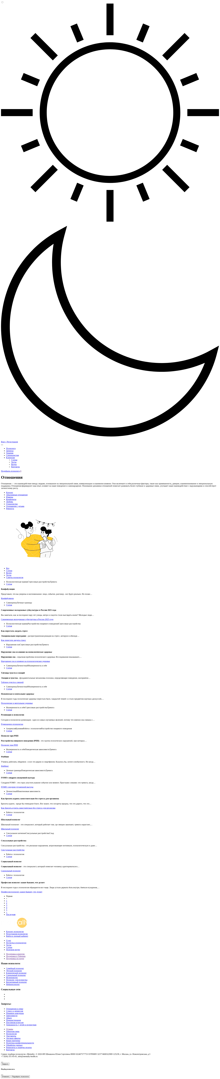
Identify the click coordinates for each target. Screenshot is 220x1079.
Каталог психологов (15, 931)
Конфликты (11, 499)
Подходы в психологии (16, 943)
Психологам (11, 1034)
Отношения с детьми (15, 506)
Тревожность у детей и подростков (21, 1025)
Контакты (15, 467)
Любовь (9, 502)
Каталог (9, 492)
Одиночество (12, 504)
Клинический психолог (16, 973)
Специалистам (12, 455)
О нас (8, 940)
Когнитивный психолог (16, 982)
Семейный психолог (15, 968)
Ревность (10, 508)
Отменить (6, 1077)
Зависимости (11, 1016)
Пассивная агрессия (14, 1022)
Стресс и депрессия (14, 1011)
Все (7, 568)
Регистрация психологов (17, 934)
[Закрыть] (2, 1062)
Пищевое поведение (15, 1013)
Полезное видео (13, 950)
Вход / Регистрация (9, 442)
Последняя (10, 914)
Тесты (13, 462)
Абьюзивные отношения (17, 495)
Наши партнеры (13, 1041)
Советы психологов (14, 577)
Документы (11, 1036)
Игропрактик (12, 977)
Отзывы (9, 1029)
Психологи (11, 448)
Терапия (9, 453)
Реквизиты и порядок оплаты (19, 1047)
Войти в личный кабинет (17, 936)
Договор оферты (13, 1038)
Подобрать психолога (10, 471)
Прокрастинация (13, 1020)
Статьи (14, 460)
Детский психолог (14, 971)
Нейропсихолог (13, 984)
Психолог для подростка (16, 980)
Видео (14, 464)
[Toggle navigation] (2, 444)
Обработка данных (14, 1045)
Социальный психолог (16, 975)
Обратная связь (12, 1031)
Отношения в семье (14, 1009)
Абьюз (9, 1018)
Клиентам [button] (10, 458)
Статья (9, 584)
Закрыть (5, 1064)
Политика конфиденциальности (20, 1043)
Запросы (9, 451)
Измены (9, 497)
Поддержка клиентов (15, 954)
